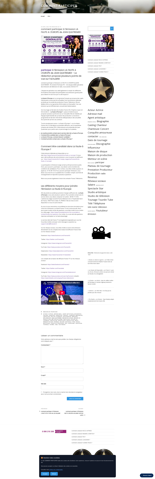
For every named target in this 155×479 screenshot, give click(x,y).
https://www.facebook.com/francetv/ (58, 264)
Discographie (67, 316)
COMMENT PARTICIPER (59, 6)
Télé (66, 323)
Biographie (77, 314)
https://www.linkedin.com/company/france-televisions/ (57, 278)
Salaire (62, 322)
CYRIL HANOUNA (102, 136)
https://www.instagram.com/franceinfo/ (60, 243)
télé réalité (92, 207)
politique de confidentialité (56, 469)
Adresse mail (58, 314)
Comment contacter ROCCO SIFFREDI (98, 60)
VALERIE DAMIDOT (91, 211)
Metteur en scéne (57, 319)
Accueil (42, 16)
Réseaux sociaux (48, 322)
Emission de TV (56, 26)
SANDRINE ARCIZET (100, 185)
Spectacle (68, 322)
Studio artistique (97, 192)
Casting (45, 315)
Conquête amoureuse (76, 315)
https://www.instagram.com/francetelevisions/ (62, 272)
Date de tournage (56, 316)
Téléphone (71, 323)
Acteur (45, 314)
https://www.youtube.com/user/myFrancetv (60, 276)
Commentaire (45, 345)
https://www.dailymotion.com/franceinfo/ (61, 251)
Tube (56, 324)
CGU (49, 16)
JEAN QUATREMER (57, 318)
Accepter (45, 473)
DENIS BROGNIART (91, 144)
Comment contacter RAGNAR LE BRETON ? (99, 63)
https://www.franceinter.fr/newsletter (59, 255)
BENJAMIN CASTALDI (92, 121)
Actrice (50, 314)
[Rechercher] (112, 28)
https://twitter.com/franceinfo (55, 239)
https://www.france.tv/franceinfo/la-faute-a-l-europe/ (60, 155)
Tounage (46, 324)
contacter (46, 316)
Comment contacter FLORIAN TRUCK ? (98, 72)
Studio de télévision (57, 323)
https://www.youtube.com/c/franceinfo (58, 247)
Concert (65, 315)
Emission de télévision (50, 311)
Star (73, 322)
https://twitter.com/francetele (55, 268)
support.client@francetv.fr (49, 224)
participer (46, 70)
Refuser (54, 473)
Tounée (52, 324)
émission (75, 316)
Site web (43, 384)
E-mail (43, 375)
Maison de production (100, 155)
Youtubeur (62, 324)
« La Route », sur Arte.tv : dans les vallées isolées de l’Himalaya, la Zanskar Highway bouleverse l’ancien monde (100, 282)
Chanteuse (59, 315)
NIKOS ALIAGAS (91, 162)
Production (70, 320)
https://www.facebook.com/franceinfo (58, 235)
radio (76, 320)
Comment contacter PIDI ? (95, 66)
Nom (43, 367)
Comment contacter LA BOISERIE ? (97, 69)
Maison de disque (67, 318)
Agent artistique (68, 314)
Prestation (53, 320)
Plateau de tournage (99, 166)
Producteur (62, 320)
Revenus (56, 322)
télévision (78, 323)
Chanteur (52, 315)
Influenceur (47, 318)
